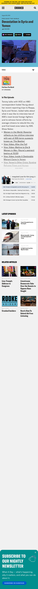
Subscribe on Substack (14, 583)
